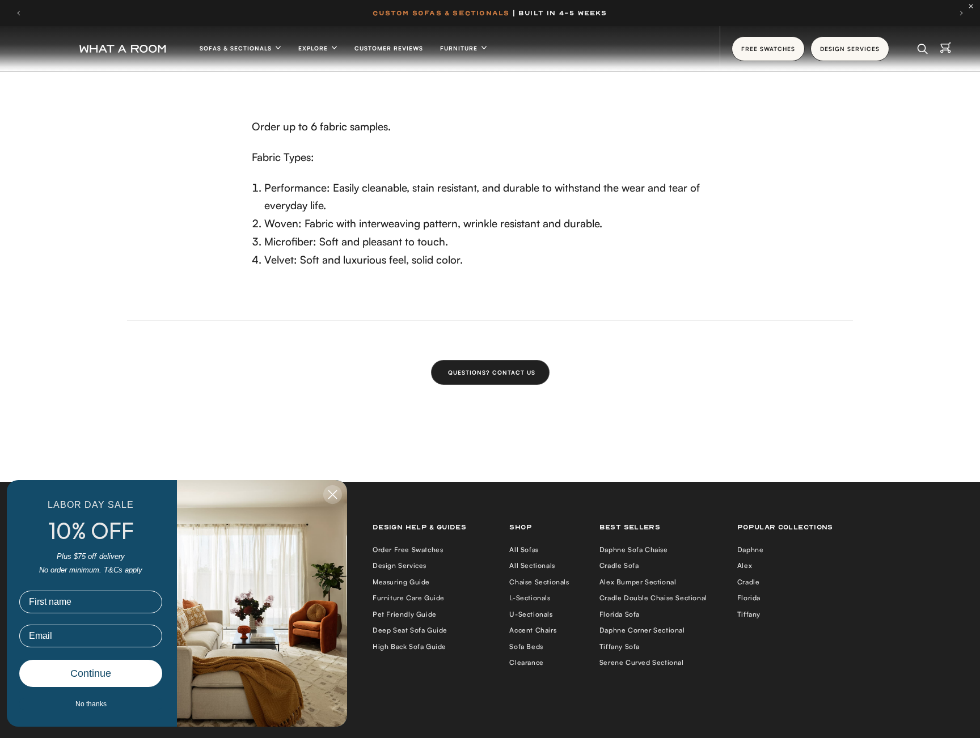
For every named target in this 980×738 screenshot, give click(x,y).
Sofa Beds (526, 646)
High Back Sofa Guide (409, 646)
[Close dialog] (333, 494)
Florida (749, 597)
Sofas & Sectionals (237, 48)
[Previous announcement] (19, 13)
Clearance (526, 662)
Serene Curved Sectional (641, 662)
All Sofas (523, 549)
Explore (314, 48)
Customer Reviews (388, 48)
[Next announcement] (961, 13)
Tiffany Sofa (619, 646)
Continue (90, 673)
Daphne (750, 549)
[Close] (974, 6)
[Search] (922, 48)
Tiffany (749, 614)
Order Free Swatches (408, 549)
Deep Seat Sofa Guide (410, 630)
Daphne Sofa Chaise (633, 549)
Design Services (399, 565)
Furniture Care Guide (409, 597)
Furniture (460, 48)
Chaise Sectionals (539, 582)
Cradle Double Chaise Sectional (653, 597)
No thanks (91, 704)
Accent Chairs (532, 630)
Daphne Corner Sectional (642, 630)
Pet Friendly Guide (405, 614)
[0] (945, 48)
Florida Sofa (619, 614)
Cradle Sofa (619, 565)
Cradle (748, 582)
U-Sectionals (530, 614)
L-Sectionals (529, 597)
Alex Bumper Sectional (638, 582)
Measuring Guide (401, 582)
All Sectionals (532, 565)
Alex (744, 565)
